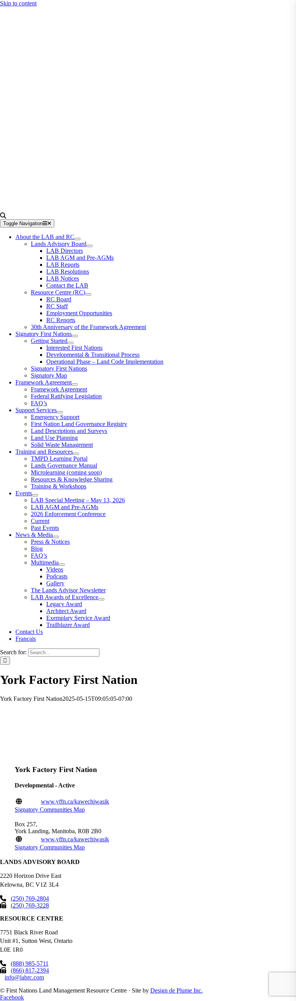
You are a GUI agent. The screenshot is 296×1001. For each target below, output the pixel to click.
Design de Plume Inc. (176, 990)
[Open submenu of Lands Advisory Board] (89, 246)
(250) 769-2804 (30, 898)
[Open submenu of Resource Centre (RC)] (88, 294)
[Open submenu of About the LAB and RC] (77, 239)
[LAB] (107, 106)
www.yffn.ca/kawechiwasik (75, 801)
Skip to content (18, 3)
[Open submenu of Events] (35, 495)
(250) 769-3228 (30, 905)
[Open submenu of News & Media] (56, 537)
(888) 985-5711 (30, 963)
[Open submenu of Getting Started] (70, 343)
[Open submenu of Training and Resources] (76, 454)
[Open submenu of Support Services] (60, 412)
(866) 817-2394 (30, 970)
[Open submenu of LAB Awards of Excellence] (101, 599)
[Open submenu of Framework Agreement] (75, 384)
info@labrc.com (24, 977)
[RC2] (107, 209)
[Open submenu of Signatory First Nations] (75, 336)
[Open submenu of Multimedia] (62, 564)
